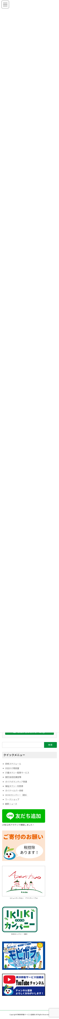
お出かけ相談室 (12, 768)
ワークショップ (12, 799)
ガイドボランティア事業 (16, 781)
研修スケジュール (13, 764)
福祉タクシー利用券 (14, 786)
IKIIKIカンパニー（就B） (16, 795)
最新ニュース (11, 804)
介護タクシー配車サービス (17, 772)
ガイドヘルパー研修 (14, 790)
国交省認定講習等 (13, 777)
